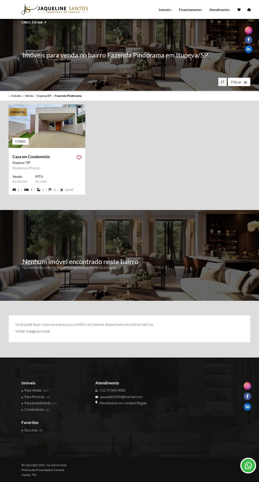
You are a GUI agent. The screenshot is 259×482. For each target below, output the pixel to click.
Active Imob (59, 465)
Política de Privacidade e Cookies (42, 470)
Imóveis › (165, 10)
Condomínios (37, 409)
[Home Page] (249, 9)
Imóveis (16, 95)
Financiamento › (191, 10)
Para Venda (36, 390)
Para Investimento (40, 403)
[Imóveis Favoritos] (239, 9)
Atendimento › (220, 10)
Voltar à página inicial (32, 331)
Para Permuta (37, 397)
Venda (29, 95)
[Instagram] (247, 386)
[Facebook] (247, 396)
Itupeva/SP (44, 95)
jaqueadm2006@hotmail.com (121, 397)
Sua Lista (33, 430)
